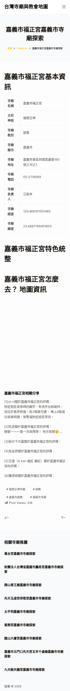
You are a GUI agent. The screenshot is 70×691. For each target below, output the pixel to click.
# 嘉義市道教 (14, 497)
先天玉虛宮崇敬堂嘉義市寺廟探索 (27, 598)
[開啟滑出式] (64, 7)
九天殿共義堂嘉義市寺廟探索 (24, 669)
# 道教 (37, 489)
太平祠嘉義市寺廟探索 (19, 611)
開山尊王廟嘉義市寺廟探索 (23, 585)
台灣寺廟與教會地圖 (26, 6)
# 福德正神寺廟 (15, 489)
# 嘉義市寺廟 (38, 497)
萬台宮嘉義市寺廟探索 (19, 554)
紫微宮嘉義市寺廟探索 (19, 625)
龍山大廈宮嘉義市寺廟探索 (23, 638)
